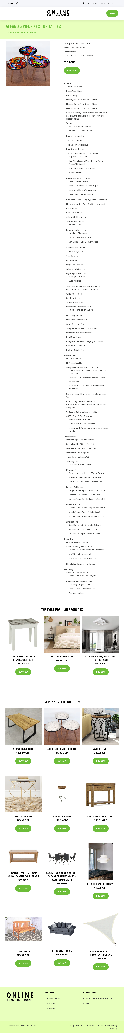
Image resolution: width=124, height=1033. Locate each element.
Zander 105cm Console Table (101, 816)
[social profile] (17, 3)
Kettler (52, 1008)
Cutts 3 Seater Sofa (62, 950)
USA (87, 3)
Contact (79, 1025)
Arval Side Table (101, 748)
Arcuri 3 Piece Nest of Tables (61, 748)
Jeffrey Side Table (23, 816)
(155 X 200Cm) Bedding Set (62, 656)
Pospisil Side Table (62, 816)
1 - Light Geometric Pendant (101, 883)
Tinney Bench (23, 951)
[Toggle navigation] (9, 13)
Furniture (80, 43)
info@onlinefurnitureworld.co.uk (104, 3)
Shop (112, 13)
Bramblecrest (55, 998)
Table (87, 43)
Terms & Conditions (94, 1025)
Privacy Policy (111, 1025)
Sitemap (113, 1028)
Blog (72, 1025)
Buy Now (71, 70)
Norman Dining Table (23, 748)
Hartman (53, 1003)
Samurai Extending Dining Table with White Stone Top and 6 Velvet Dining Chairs (62, 876)
